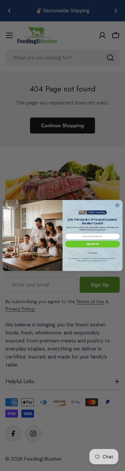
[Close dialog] (117, 205)
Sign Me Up (92, 243)
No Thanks (92, 253)
